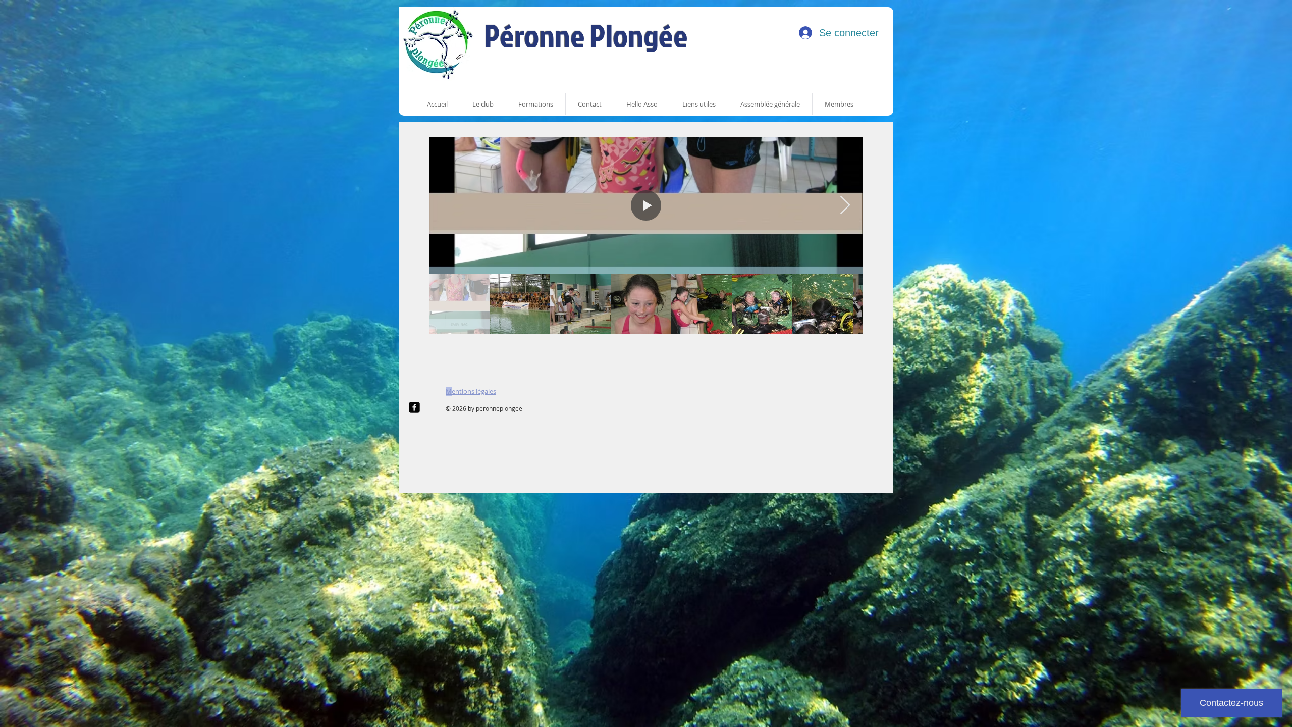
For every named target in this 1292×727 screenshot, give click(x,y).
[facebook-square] (414, 407)
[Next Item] (845, 206)
